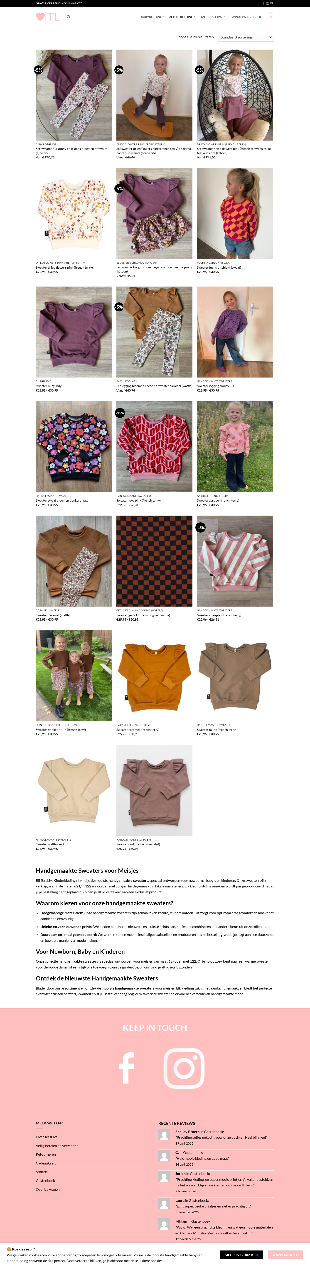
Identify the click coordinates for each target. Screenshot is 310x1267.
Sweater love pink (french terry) (138, 500)
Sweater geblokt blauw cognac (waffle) (143, 615)
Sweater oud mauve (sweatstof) (138, 844)
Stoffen (41, 1171)
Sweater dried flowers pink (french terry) (64, 267)
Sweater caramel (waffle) (53, 615)
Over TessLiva (210, 17)
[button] (253, 17)
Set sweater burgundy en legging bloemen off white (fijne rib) (71, 151)
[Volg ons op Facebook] (263, 3)
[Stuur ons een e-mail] (272, 3)
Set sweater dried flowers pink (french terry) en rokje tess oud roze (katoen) (234, 151)
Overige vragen (48, 1189)
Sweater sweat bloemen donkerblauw (62, 500)
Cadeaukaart (46, 1163)
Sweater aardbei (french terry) (218, 500)
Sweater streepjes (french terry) (219, 615)
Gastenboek (45, 1180)
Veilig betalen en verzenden (57, 1145)
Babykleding (151, 17)
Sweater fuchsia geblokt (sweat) (219, 267)
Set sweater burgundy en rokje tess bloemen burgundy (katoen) (154, 269)
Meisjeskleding (180, 17)
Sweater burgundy (49, 386)
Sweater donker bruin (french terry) (61, 730)
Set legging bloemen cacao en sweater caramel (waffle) (154, 386)
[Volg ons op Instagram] (267, 3)
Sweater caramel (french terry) (137, 730)
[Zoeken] (68, 17)
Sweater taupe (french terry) (216, 730)
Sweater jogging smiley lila (215, 386)
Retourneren (46, 1154)
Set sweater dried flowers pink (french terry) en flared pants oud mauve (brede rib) (153, 151)
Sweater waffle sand (50, 844)
